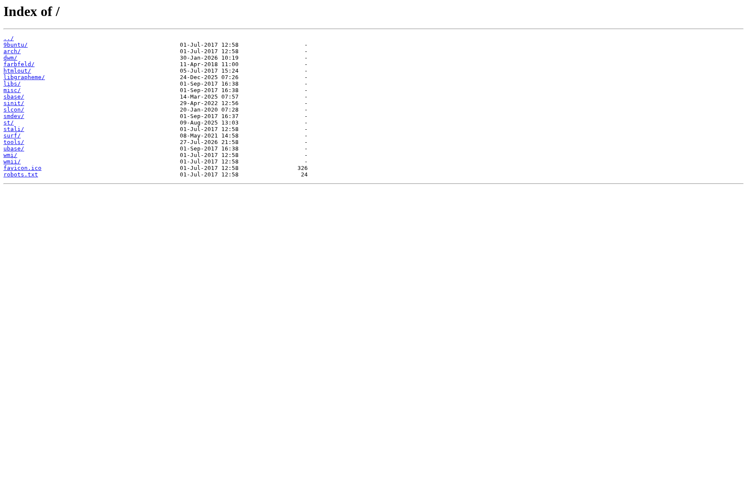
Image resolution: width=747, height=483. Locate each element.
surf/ (12, 135)
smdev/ (13, 116)
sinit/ (13, 103)
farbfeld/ (19, 64)
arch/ (12, 51)
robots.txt (20, 174)
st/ (8, 122)
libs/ (12, 83)
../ (8, 38)
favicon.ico (22, 168)
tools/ (13, 142)
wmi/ (10, 155)
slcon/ (13, 109)
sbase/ (13, 96)
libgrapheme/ (24, 77)
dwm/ (10, 57)
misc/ (12, 90)
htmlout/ (17, 70)
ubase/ (13, 148)
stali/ (13, 129)
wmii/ (12, 161)
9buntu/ (15, 45)
